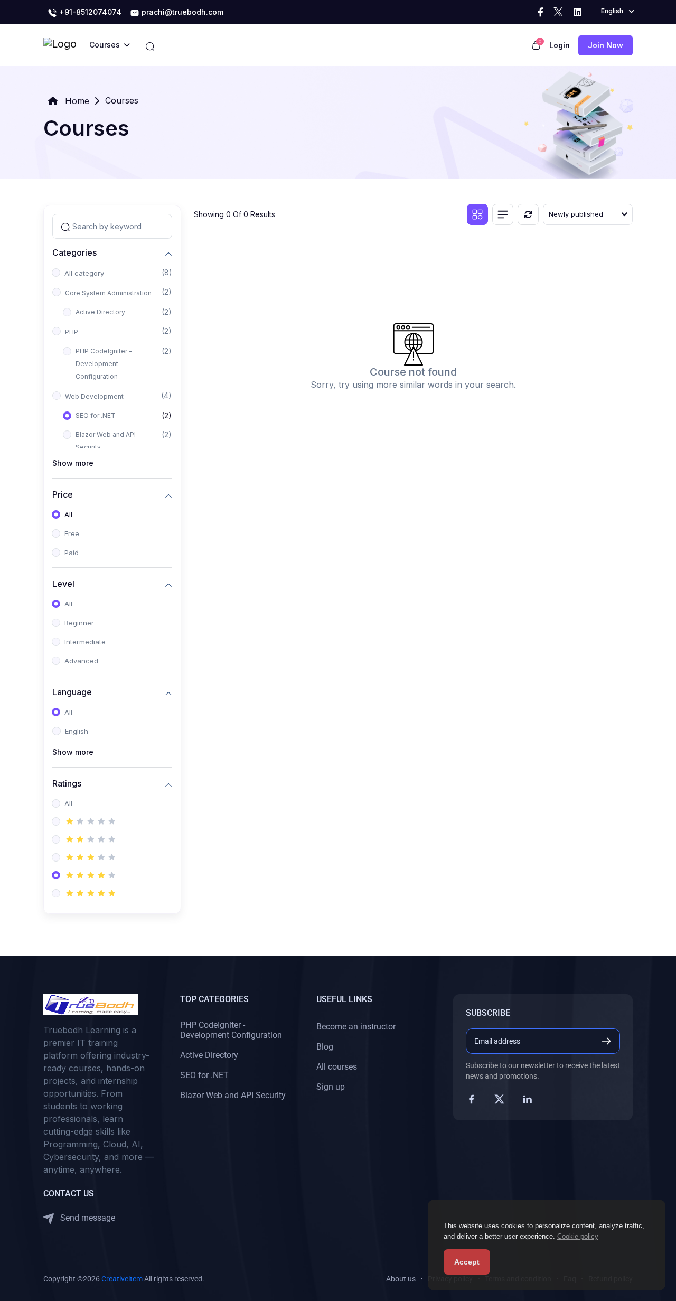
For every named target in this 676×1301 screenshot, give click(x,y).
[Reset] (528, 214)
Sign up (330, 1087)
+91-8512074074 (89, 11)
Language (72, 692)
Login (559, 45)
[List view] (502, 214)
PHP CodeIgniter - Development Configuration (104, 363)
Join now (605, 45)
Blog (324, 1047)
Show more (72, 462)
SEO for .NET (96, 415)
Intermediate (85, 642)
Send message (86, 1218)
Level (63, 583)
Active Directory (100, 312)
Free (71, 533)
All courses (336, 1067)
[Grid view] (477, 214)
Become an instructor (356, 1027)
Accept (467, 1262)
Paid (71, 552)
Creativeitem (122, 1279)
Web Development (94, 396)
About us (401, 1279)
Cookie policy (577, 1236)
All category (84, 273)
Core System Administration (108, 293)
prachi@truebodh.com (181, 11)
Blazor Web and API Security (106, 440)
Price (62, 494)
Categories (74, 252)
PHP (71, 332)
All (68, 514)
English (76, 731)
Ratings (66, 783)
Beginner (79, 623)
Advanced (81, 661)
